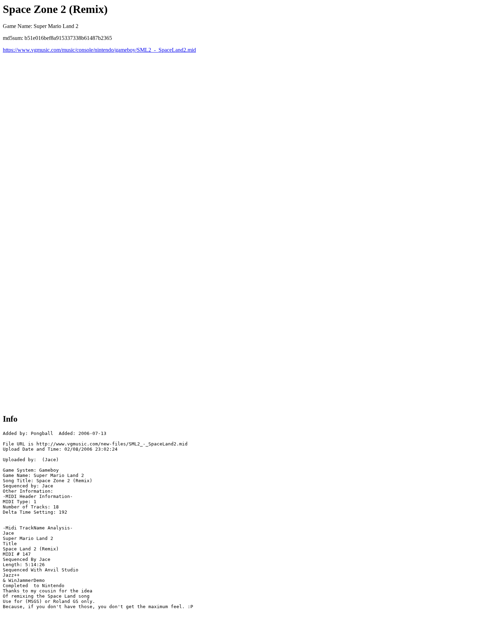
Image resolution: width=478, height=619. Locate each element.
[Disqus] (239, 140)
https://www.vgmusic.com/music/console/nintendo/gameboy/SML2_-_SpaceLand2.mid (99, 50)
